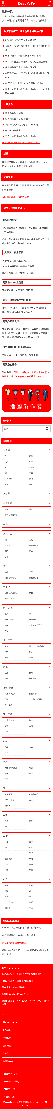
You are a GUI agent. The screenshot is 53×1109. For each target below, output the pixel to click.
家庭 (5, 740)
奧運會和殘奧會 (11, 515)
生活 (5, 835)
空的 (31, 484)
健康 (7, 726)
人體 (31, 726)
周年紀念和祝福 (11, 593)
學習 (31, 773)
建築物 (7, 546)
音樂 (31, 657)
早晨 (7, 456)
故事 (7, 673)
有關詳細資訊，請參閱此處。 (16, 197)
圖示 (7, 625)
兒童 (7, 747)
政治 (7, 897)
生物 (5, 814)
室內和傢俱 (9, 800)
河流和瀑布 (9, 479)
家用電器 (8, 794)
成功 (31, 859)
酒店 (7, 551)
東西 (5, 788)
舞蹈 (7, 509)
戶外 (7, 652)
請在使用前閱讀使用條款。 (15, 942)
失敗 (7, 853)
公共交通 (8, 705)
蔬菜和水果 (33, 578)
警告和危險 (9, 620)
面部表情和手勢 (35, 625)
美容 (31, 842)
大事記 (6, 587)
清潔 (7, 870)
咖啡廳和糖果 (10, 578)
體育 (31, 509)
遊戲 (7, 646)
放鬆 (31, 847)
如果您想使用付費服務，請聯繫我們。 (21, 142)
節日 (31, 593)
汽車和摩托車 (10, 694)
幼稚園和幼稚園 (11, 768)
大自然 (6, 450)
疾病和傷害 (9, 720)
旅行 (31, 652)
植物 (7, 821)
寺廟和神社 (33, 546)
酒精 (7, 572)
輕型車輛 (33, 694)
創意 (31, 891)
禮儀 (7, 885)
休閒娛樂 (7, 640)
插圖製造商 (8, 1061)
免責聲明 (7, 1053)
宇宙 (31, 473)
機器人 (7, 806)
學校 (7, 779)
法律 (31, 885)
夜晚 (31, 479)
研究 (31, 768)
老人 (31, 747)
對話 (7, 631)
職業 (7, 891)
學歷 (5, 761)
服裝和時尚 (33, 794)
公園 (7, 557)
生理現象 (8, 859)
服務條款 (7, 1030)
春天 (7, 484)
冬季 (31, 462)
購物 (7, 842)
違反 (31, 902)
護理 (7, 731)
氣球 (7, 614)
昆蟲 (31, 821)
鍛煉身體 (7, 503)
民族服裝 (33, 678)
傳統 (31, 673)
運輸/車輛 (8, 687)
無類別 (6, 493)
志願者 (7, 908)
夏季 (31, 456)
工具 (31, 800)
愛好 (7, 657)
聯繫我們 (7, 1038)
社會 (5, 879)
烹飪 (31, 572)
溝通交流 (7, 608)
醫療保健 (7, 714)
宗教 (7, 864)
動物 (7, 826)
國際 (7, 678)
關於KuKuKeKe (10, 1022)
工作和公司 (9, 902)
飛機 (7, 699)
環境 (31, 864)
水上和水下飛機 (35, 699)
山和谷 (32, 467)
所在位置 (7, 534)
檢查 (31, 720)
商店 (31, 540)
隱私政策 (7, 1046)
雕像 (31, 551)
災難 (31, 870)
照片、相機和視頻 (36, 646)
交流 (31, 908)
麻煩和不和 (33, 620)
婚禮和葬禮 (9, 599)
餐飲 (5, 566)
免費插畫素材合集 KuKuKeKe (29, 1102)
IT (30, 897)
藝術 (7, 773)
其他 (5, 524)
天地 (5, 666)
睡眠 (31, 853)
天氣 (7, 462)
